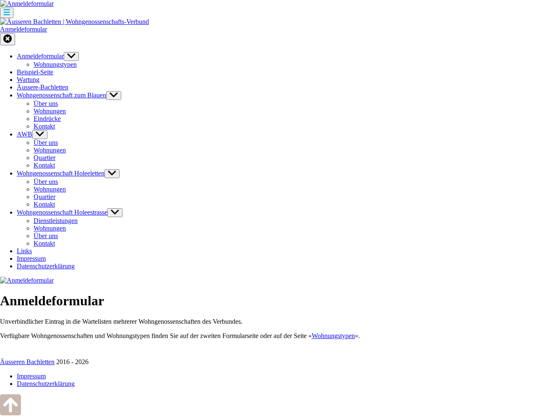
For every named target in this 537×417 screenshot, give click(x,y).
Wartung (28, 79)
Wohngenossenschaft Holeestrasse (62, 212)
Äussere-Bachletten (42, 87)
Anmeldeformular (23, 29)
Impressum (31, 258)
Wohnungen (50, 111)
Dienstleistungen (56, 220)
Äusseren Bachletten (27, 361)
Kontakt (44, 126)
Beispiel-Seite (35, 72)
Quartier (44, 157)
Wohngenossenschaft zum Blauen (61, 95)
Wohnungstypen (55, 64)
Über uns (46, 103)
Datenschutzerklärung (46, 266)
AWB (24, 134)
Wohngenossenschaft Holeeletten (60, 173)
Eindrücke (47, 118)
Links (24, 250)
